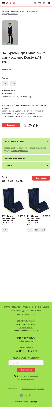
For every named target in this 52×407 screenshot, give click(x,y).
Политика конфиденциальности (33, 389)
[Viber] (30, 395)
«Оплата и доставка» (19, 151)
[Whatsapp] (26, 395)
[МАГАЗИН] (11, 2)
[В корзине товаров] (44, 3)
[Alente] (33, 401)
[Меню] (3, 3)
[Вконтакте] (21, 395)
